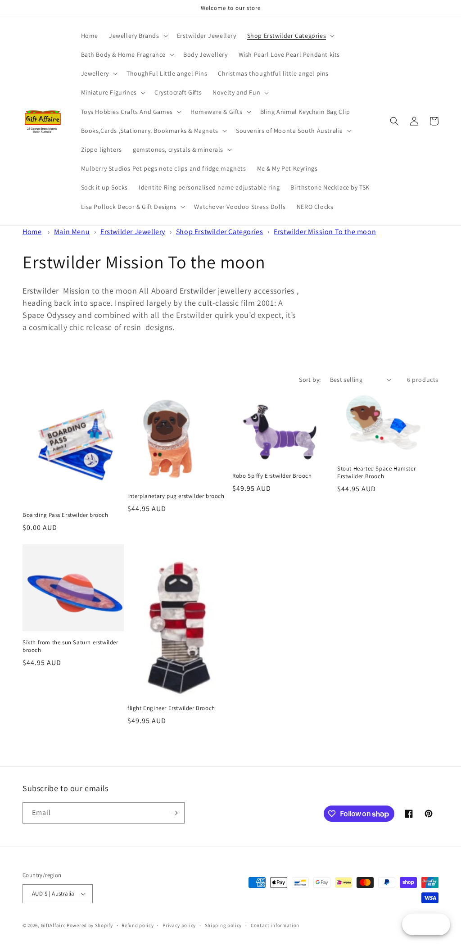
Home (32, 231)
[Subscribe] (174, 813)
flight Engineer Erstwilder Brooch (171, 708)
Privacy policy (179, 925)
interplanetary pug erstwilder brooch (176, 496)
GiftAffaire (53, 925)
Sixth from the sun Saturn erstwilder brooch (70, 646)
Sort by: (310, 380)
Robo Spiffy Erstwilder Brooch (272, 476)
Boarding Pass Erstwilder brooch (65, 515)
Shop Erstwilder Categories (219, 231)
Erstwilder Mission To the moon (325, 231)
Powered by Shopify (90, 925)
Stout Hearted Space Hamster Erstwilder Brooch (376, 472)
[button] (138, 35)
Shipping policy (223, 925)
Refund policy (138, 925)
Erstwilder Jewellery (132, 231)
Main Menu (72, 231)
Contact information (275, 925)
